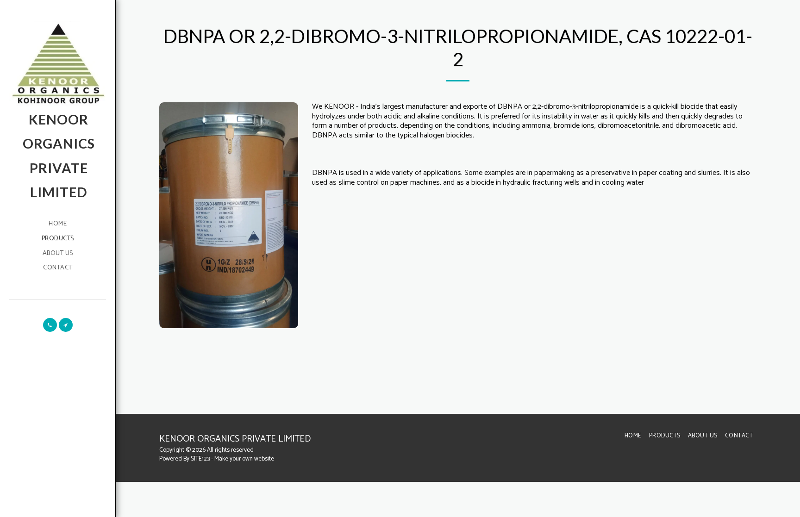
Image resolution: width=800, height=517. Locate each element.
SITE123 (200, 459)
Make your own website (244, 459)
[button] (50, 325)
